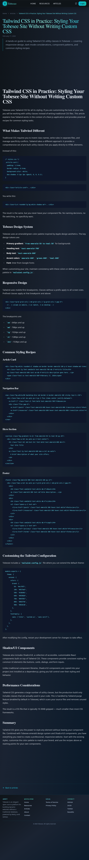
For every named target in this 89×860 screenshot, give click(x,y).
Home (33, 3)
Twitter (70, 809)
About (26, 812)
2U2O (69, 805)
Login (82, 3)
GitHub (70, 802)
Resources (44, 3)
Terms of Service (52, 802)
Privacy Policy (51, 805)
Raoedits (70, 812)
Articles (57, 3)
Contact (27, 815)
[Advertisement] (44, 70)
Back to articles (11, 788)
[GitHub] (76, 4)
